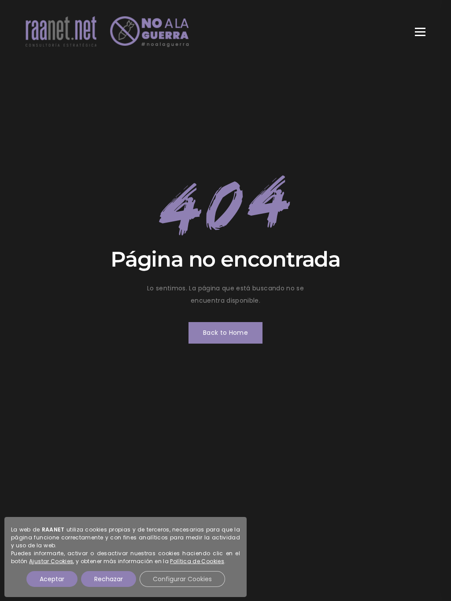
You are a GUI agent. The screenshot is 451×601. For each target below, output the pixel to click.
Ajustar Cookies (51, 561)
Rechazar (108, 579)
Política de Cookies (197, 561)
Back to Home (225, 332)
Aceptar (52, 579)
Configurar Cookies (182, 579)
